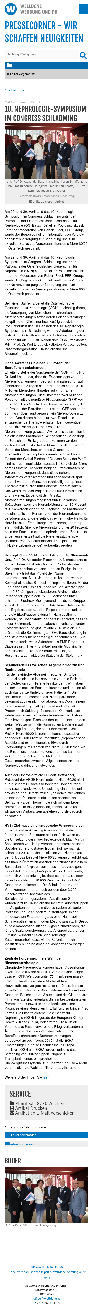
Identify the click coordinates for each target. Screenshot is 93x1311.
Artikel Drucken (30, 1108)
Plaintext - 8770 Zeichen (39, 1103)
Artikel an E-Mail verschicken (44, 1113)
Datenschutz (55, 1267)
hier (45, 1077)
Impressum (37, 1267)
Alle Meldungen (15, 90)
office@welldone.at (46, 1298)
